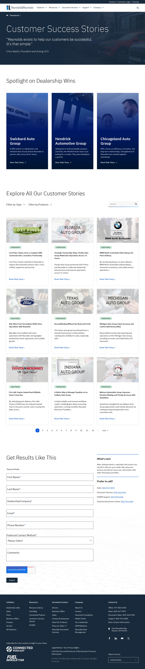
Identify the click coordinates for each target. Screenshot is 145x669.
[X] (128, 639)
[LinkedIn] (116, 639)
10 (81, 430)
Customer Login (123, 2)
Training (135, 2)
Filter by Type (14, 204)
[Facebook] (109, 639)
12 (93, 430)
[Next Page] (98, 430)
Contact (112, 2)
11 (87, 430)
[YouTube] (122, 639)
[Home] (19, 8)
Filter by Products (38, 204)
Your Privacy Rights (71, 648)
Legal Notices (57, 648)
